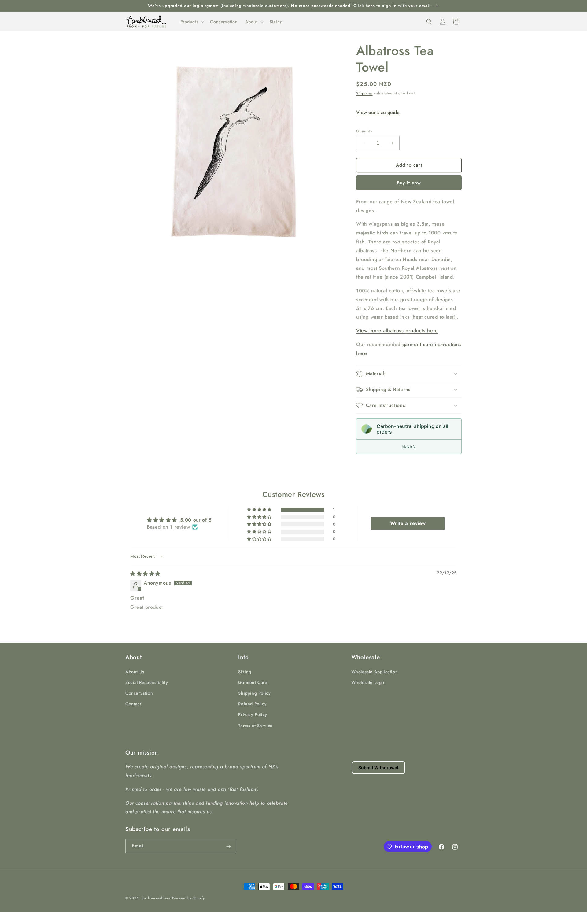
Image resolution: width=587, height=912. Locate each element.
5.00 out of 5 (196, 519)
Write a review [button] (408, 523)
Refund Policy (252, 703)
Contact (133, 703)
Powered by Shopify (188, 897)
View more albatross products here (397, 330)
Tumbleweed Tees (156, 897)
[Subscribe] (228, 846)
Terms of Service (255, 725)
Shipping (364, 93)
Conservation (139, 693)
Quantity (364, 131)
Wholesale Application (374, 671)
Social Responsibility (146, 682)
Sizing (244, 671)
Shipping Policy (254, 693)
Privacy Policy (252, 714)
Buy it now (409, 182)
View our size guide (378, 112)
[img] (145, 573)
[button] (192, 21)
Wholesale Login (368, 682)
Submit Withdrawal (378, 767)
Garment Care (252, 682)
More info (408, 446)
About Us (134, 671)
